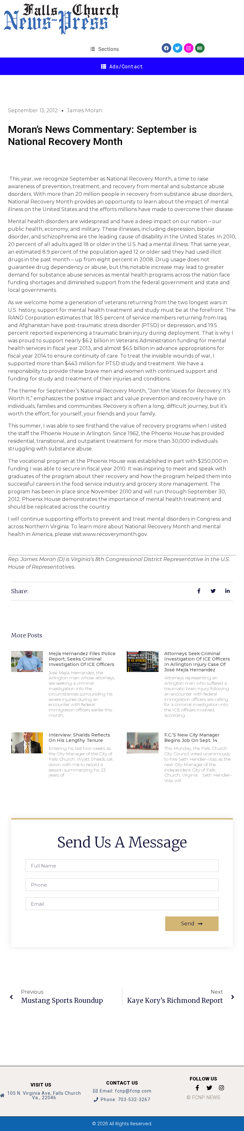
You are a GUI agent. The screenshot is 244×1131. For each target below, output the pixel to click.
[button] (104, 48)
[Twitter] (177, 48)
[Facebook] (166, 48)
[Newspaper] (200, 48)
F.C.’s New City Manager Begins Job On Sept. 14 (192, 737)
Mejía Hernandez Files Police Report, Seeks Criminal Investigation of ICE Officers (82, 659)
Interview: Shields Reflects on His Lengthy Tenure (79, 737)
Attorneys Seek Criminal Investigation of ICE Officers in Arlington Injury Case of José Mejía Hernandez (197, 661)
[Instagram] (188, 48)
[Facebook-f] (197, 1088)
